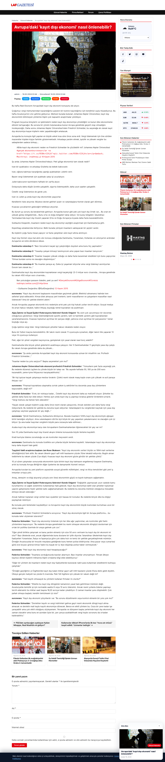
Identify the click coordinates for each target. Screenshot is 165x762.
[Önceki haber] (142, 78)
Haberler (15, 20)
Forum (91, 12)
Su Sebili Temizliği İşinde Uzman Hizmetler (134, 149)
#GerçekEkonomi (67, 280)
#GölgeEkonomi (82, 280)
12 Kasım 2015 (61, 288)
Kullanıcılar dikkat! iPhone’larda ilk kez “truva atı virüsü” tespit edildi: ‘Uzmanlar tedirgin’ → (86, 624)
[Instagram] (136, 54)
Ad (14, 708)
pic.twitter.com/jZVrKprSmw (35, 283)
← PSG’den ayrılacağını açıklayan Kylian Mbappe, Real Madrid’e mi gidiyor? (32, 624)
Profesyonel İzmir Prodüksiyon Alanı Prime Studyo (135, 159)
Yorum (15, 685)
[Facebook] (123, 54)
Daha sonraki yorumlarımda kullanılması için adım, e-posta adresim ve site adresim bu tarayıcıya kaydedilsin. (61, 740)
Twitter (25, 99)
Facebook (35, 99)
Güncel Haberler (60, 12)
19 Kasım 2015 (48, 156)
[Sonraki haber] (148, 78)
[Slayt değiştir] (131, 259)
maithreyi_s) (60, 153)
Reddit (55, 99)
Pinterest (65, 99)
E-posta (16, 718)
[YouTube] (143, 54)
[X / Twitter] (130, 54)
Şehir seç (126, 33)
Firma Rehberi (77, 12)
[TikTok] (123, 61)
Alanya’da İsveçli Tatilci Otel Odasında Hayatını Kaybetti (136, 154)
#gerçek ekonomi (25, 150)
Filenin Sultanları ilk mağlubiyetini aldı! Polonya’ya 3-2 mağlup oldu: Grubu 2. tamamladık (136, 144)
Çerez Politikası (104, 12)
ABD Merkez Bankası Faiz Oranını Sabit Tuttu (136, 163)
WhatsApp (46, 99)
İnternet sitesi (18, 727)
